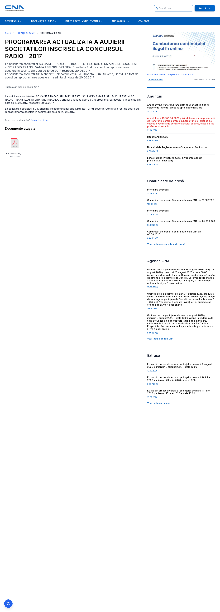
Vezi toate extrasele (158, 403)
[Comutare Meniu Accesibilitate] (8, 603)
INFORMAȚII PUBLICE (42, 21)
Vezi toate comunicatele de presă (166, 244)
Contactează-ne (39, 120)
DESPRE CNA (12, 21)
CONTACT (143, 21)
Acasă (8, 33)
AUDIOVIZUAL (119, 21)
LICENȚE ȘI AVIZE (26, 33)
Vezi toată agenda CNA (160, 338)
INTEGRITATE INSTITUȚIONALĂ (82, 21)
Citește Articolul (155, 79)
